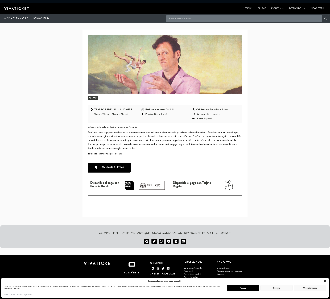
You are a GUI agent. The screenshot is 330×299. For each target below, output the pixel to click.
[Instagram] (158, 268)
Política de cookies (9, 294)
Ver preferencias (310, 288)
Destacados (296, 8)
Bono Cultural (42, 18)
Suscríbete (131, 272)
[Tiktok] (163, 268)
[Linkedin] (168, 268)
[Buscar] (325, 18)
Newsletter (317, 8)
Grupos (262, 8)
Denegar (276, 288)
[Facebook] (152, 268)
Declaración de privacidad (24, 294)
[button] (325, 281)
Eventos (276, 8)
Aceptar (243, 288)
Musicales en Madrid (16, 18)
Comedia (93, 98)
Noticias (248, 8)
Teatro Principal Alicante (109, 154)
